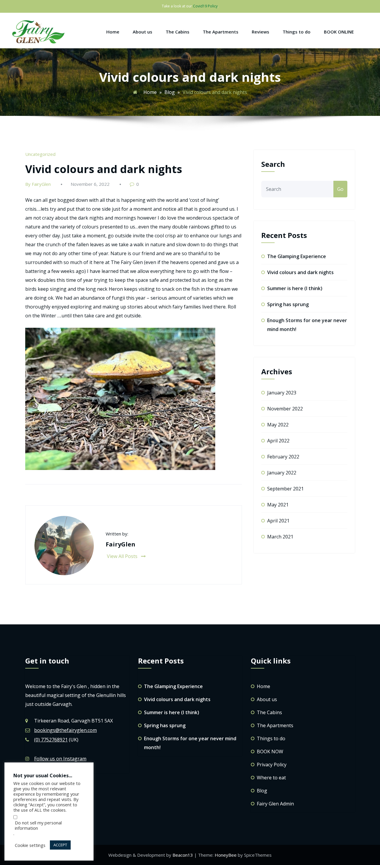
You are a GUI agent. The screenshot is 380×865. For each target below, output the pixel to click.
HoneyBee (226, 855)
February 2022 (283, 456)
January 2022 (281, 472)
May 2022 (278, 424)
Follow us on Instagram (60, 758)
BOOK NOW (270, 751)
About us (142, 32)
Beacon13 (183, 855)
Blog (169, 92)
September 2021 (285, 488)
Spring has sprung (288, 304)
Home (112, 32)
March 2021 (280, 536)
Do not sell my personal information (38, 825)
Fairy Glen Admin (275, 803)
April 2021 (278, 520)
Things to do (297, 32)
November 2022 (285, 408)
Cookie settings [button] (30, 845)
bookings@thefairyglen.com (65, 730)
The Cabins (177, 32)
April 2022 (278, 440)
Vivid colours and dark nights (103, 169)
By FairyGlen (38, 184)
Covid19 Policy (205, 6)
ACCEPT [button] (60, 845)
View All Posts (123, 556)
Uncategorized (40, 154)
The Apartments (220, 32)
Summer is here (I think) (294, 288)
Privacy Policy (271, 764)
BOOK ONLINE (339, 32)
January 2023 (281, 392)
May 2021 (278, 504)
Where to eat (271, 777)
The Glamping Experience (296, 256)
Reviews (260, 32)
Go (340, 189)
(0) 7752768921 (51, 739)
